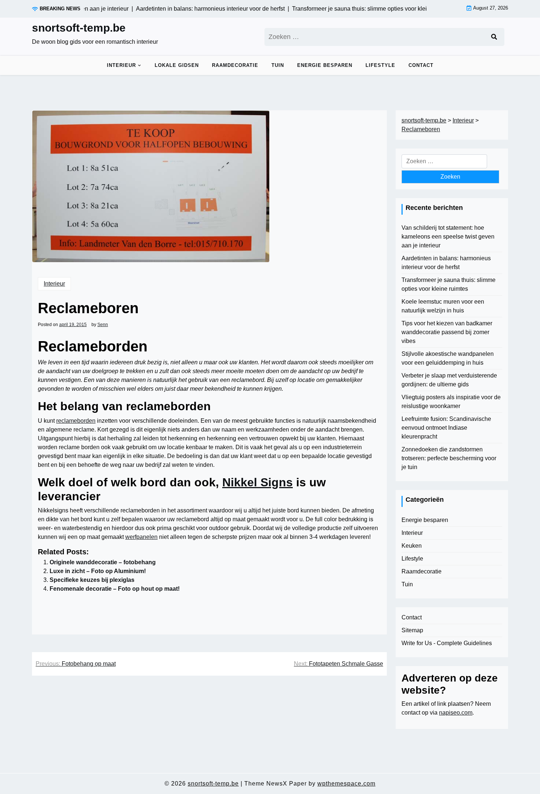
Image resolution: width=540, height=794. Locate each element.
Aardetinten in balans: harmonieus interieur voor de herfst (446, 262)
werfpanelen (141, 537)
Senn (102, 324)
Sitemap (412, 630)
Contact (420, 65)
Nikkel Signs (257, 482)
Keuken (412, 546)
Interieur (121, 65)
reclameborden (76, 421)
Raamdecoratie (235, 65)
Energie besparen (324, 65)
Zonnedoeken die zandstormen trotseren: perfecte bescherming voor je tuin (449, 458)
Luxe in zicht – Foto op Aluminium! (98, 571)
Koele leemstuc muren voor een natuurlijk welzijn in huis (443, 306)
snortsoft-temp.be (79, 28)
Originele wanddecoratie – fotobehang (103, 562)
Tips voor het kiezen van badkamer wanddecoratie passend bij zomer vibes (447, 332)
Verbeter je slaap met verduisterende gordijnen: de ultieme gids (449, 379)
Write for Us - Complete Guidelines (447, 643)
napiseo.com (455, 712)
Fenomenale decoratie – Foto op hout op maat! (115, 589)
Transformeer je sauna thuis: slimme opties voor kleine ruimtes (449, 284)
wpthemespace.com (346, 783)
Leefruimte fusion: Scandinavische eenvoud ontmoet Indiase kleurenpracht (446, 428)
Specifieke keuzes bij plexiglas (92, 580)
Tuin (277, 65)
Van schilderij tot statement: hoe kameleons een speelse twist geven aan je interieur (448, 236)
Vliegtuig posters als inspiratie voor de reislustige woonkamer (451, 401)
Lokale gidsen (177, 65)
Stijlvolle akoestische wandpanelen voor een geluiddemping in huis (448, 358)
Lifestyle (380, 65)
